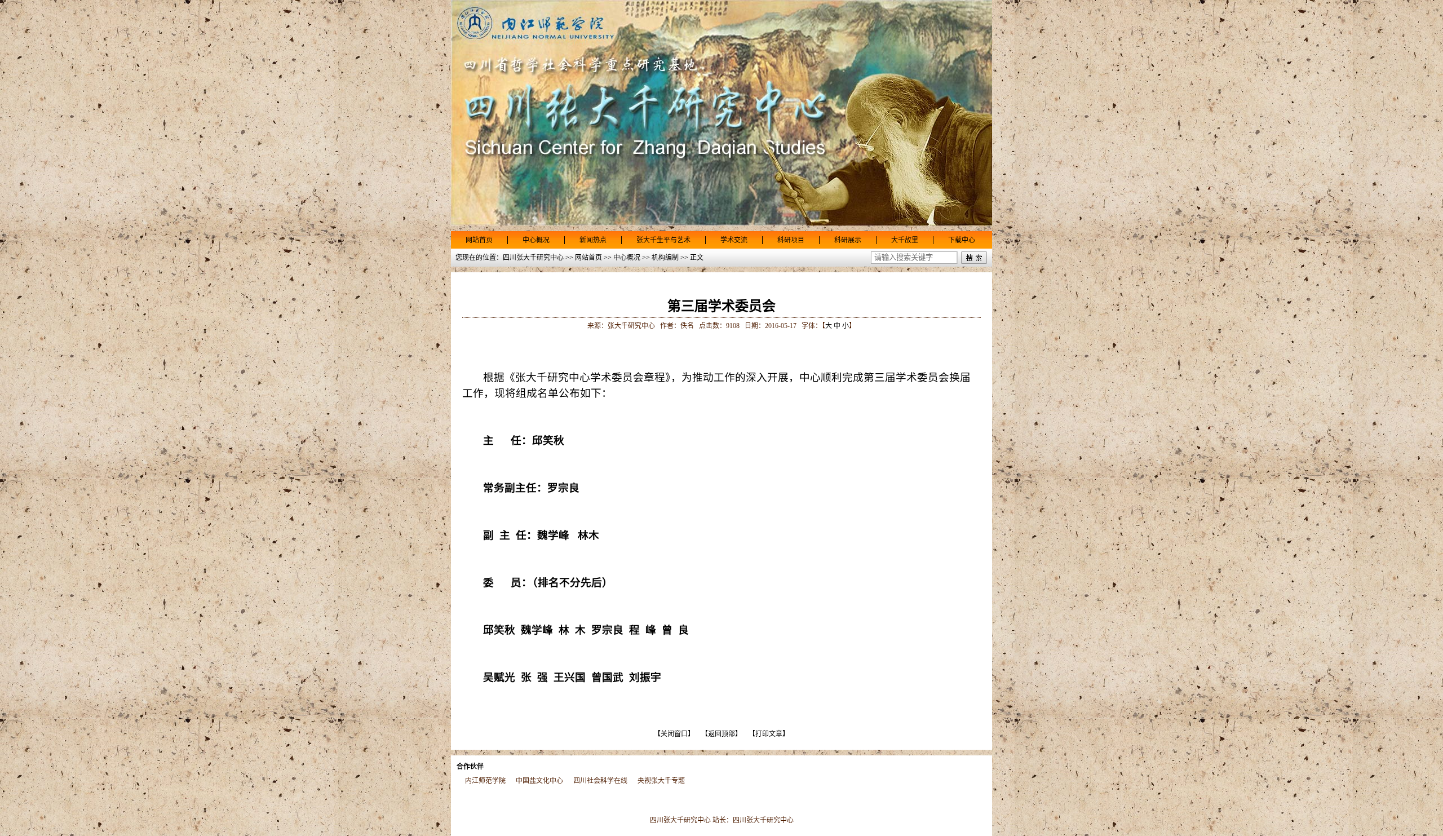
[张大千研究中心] (721, 223)
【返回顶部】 (721, 734)
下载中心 (961, 240)
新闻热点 (593, 240)
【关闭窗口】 (674, 734)
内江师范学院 (485, 781)
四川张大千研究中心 (763, 820)
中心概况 (536, 240)
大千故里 (904, 240)
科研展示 (847, 240)
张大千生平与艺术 (663, 240)
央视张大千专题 (661, 781)
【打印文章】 (769, 734)
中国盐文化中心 (539, 781)
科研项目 (790, 240)
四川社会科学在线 (600, 781)
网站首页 (479, 240)
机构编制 (665, 258)
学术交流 (733, 240)
